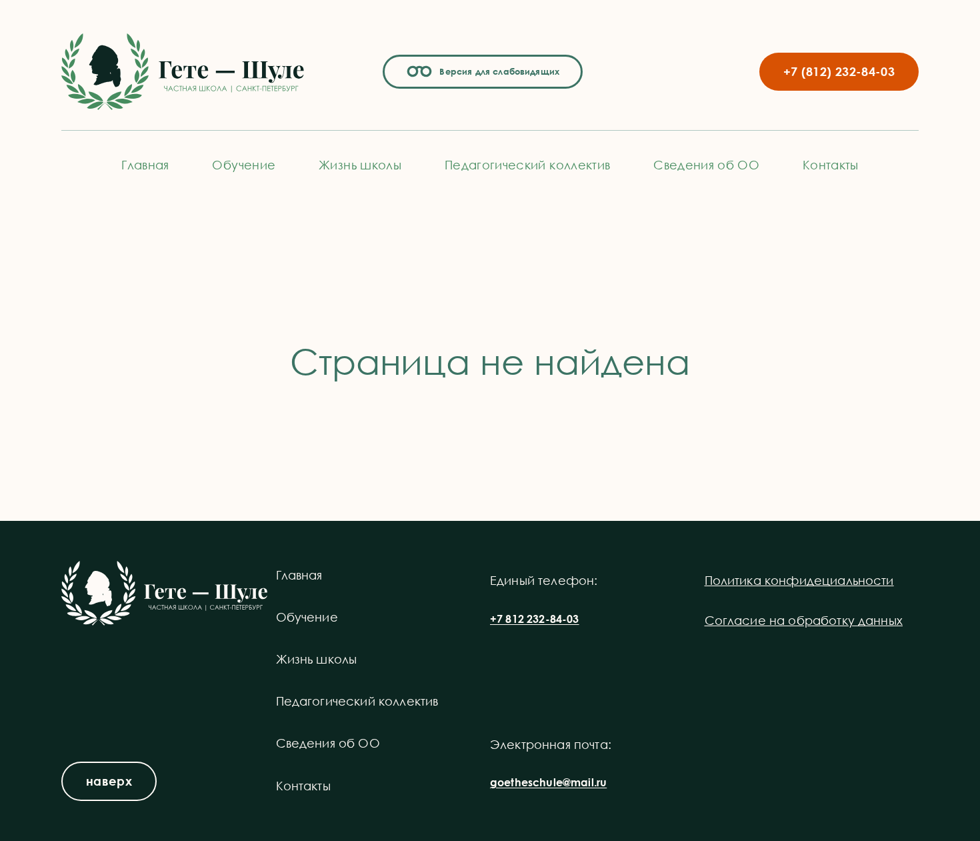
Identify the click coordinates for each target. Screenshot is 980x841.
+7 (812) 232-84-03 (839, 71)
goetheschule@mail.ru (548, 782)
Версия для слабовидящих (497, 71)
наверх (109, 781)
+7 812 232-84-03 (534, 619)
